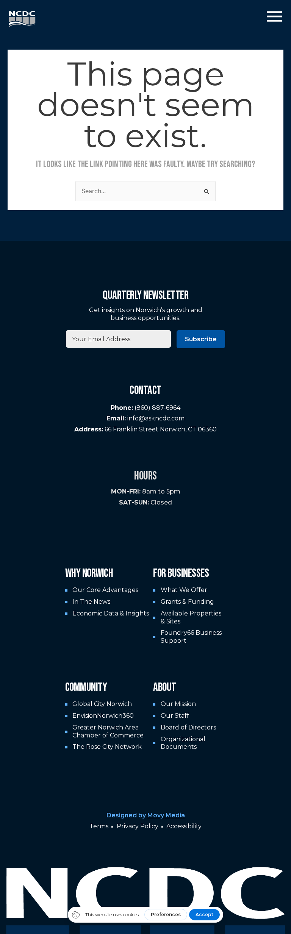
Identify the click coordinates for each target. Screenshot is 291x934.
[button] (274, 18)
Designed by (145, 815)
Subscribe (201, 339)
